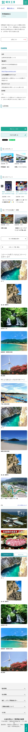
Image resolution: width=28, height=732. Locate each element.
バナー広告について (22, 505)
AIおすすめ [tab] (20, 554)
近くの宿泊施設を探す (14, 238)
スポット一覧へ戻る (14, 247)
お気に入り (17, 39)
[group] (7, 161)
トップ (2, 8)
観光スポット (10, 8)
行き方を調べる (14, 135)
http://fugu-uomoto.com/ (9, 71)
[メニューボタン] (25, 2)
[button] (26, 158)
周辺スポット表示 (14, 129)
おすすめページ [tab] (7, 554)
